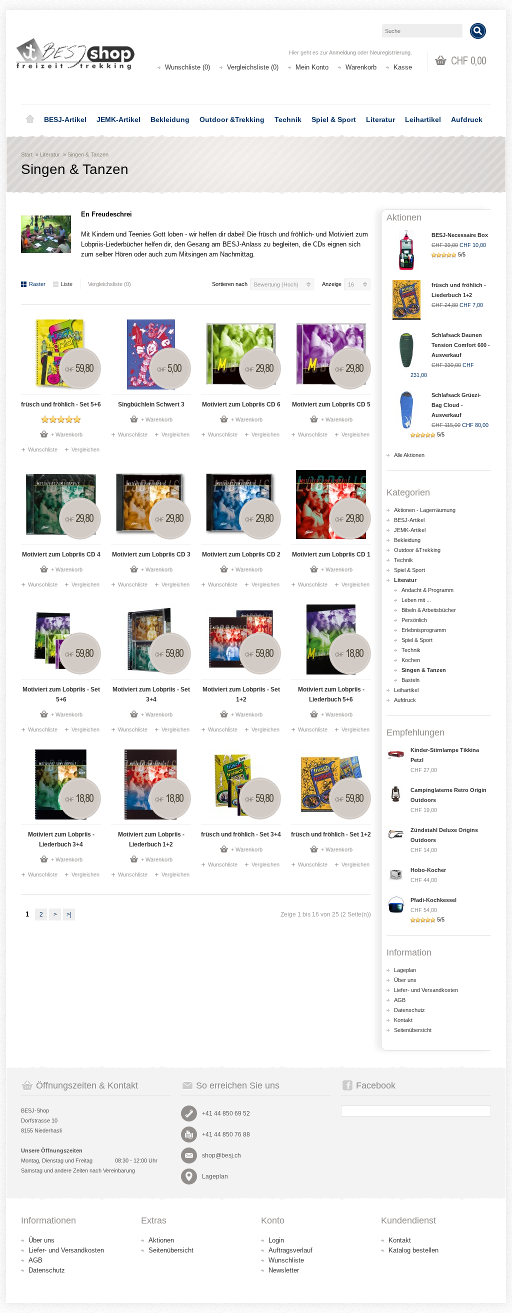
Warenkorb (361, 67)
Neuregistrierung (390, 53)
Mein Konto (312, 67)
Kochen (411, 660)
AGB (400, 1000)
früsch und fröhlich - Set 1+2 (331, 834)
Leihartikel (423, 120)
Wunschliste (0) (187, 67)
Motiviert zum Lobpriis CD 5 (331, 404)
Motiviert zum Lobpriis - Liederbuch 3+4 (61, 839)
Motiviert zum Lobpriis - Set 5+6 (61, 694)
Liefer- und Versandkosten (426, 990)
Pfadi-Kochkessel (433, 900)
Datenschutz (409, 1010)
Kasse (403, 67)
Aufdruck (466, 120)
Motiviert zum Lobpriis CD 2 (241, 554)
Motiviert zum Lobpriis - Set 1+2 (241, 694)
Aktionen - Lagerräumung (425, 510)
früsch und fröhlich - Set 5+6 (61, 404)
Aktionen (161, 1240)
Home (30, 120)
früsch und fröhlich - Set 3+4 (241, 834)
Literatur (380, 120)
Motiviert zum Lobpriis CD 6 (241, 404)
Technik (288, 120)
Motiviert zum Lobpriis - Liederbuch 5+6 (331, 694)
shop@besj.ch (221, 1155)
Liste (66, 284)
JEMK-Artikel (118, 120)
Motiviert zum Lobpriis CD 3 (151, 554)
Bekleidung (170, 120)
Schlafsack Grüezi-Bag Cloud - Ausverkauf (456, 405)
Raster (37, 284)
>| (69, 914)
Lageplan (405, 970)
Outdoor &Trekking (232, 120)
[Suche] (478, 31)
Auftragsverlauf (290, 1250)
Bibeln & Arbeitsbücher (429, 610)
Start (26, 155)
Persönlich (414, 620)
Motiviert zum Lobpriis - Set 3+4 (151, 694)
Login (276, 1240)
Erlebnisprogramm (424, 630)
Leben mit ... (416, 600)
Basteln (411, 680)
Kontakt (403, 1020)
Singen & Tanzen (88, 155)
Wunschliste (43, 449)
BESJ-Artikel (65, 120)
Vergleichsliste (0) (252, 67)
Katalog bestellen (413, 1250)
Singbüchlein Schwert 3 (151, 404)
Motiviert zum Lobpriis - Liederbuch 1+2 (151, 839)
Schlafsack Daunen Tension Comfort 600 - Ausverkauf (461, 345)
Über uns (405, 980)
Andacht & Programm (428, 590)
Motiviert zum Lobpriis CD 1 (331, 554)
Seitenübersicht (413, 1030)
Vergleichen (86, 449)
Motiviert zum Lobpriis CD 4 (61, 554)
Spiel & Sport (334, 120)
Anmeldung (342, 53)
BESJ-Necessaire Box (460, 235)
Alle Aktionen (409, 455)
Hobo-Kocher (428, 870)
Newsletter (283, 1270)
